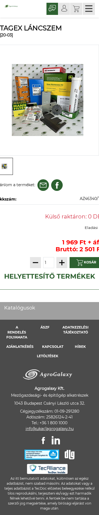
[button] (76, 9)
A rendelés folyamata (16, 332)
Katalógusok (19, 308)
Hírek (80, 347)
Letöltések (47, 356)
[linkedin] (56, 440)
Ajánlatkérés (20, 347)
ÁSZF (45, 327)
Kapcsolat (52, 347)
